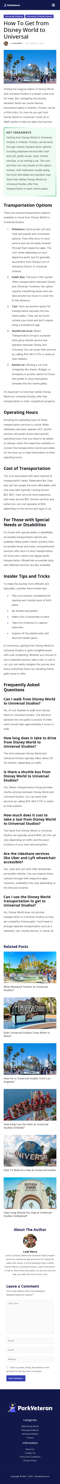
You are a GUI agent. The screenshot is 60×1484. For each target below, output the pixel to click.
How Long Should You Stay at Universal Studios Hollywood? (28, 1214)
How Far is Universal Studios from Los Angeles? (27, 1080)
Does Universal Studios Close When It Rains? (27, 1034)
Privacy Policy (30, 1460)
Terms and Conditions (30, 1457)
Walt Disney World (30, 1426)
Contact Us (30, 1453)
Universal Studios (14, 16)
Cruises (30, 1438)
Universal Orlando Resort (39, 16)
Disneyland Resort (30, 1430)
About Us (30, 1449)
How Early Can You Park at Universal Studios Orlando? (26, 1126)
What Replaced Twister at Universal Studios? (26, 988)
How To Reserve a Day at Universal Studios (30, 1170)
